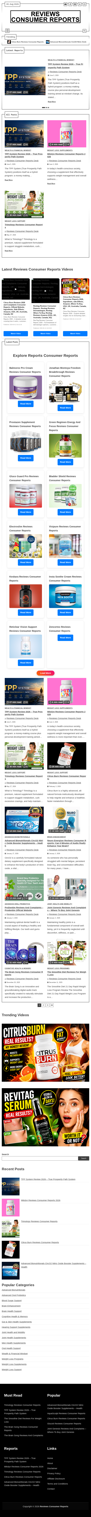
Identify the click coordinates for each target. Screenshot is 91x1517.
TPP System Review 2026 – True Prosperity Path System (48, 1179)
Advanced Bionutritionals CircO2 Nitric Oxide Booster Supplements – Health (24, 843)
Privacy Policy (54, 1473)
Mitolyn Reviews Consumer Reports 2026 (40, 1200)
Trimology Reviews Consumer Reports (39, 1221)
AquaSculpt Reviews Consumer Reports (66, 1413)
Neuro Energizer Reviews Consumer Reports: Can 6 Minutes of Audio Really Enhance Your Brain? (66, 843)
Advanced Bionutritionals (17, 837)
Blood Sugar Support (12, 1300)
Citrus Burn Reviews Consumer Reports (40, 1242)
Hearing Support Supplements (16, 1327)
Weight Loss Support (15, 221)
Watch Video (16, 333)
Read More (52, 102)
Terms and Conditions (57, 1484)
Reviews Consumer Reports (54, 1506)
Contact (51, 1489)
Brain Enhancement (56, 837)
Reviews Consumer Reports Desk (66, 72)
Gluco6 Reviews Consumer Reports (64, 1423)
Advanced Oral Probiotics (17, 904)
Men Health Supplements (14, 1343)
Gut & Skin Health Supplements (17, 1322)
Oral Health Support (11, 1348)
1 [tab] (43, 107)
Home (50, 1458)
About (50, 1463)
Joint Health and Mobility (59, 904)
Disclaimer (52, 1468)
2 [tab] (46, 107)
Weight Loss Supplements (60, 150)
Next (52, 1005)
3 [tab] (48, 107)
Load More (45, 673)
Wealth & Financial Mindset (61, 60)
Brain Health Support (12, 1311)
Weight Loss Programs (58, 968)
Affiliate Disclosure (56, 1479)
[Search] (84, 31)
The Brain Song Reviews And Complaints (23, 1435)
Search (5, 1154)
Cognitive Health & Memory (18, 968)
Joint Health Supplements (14, 1338)
